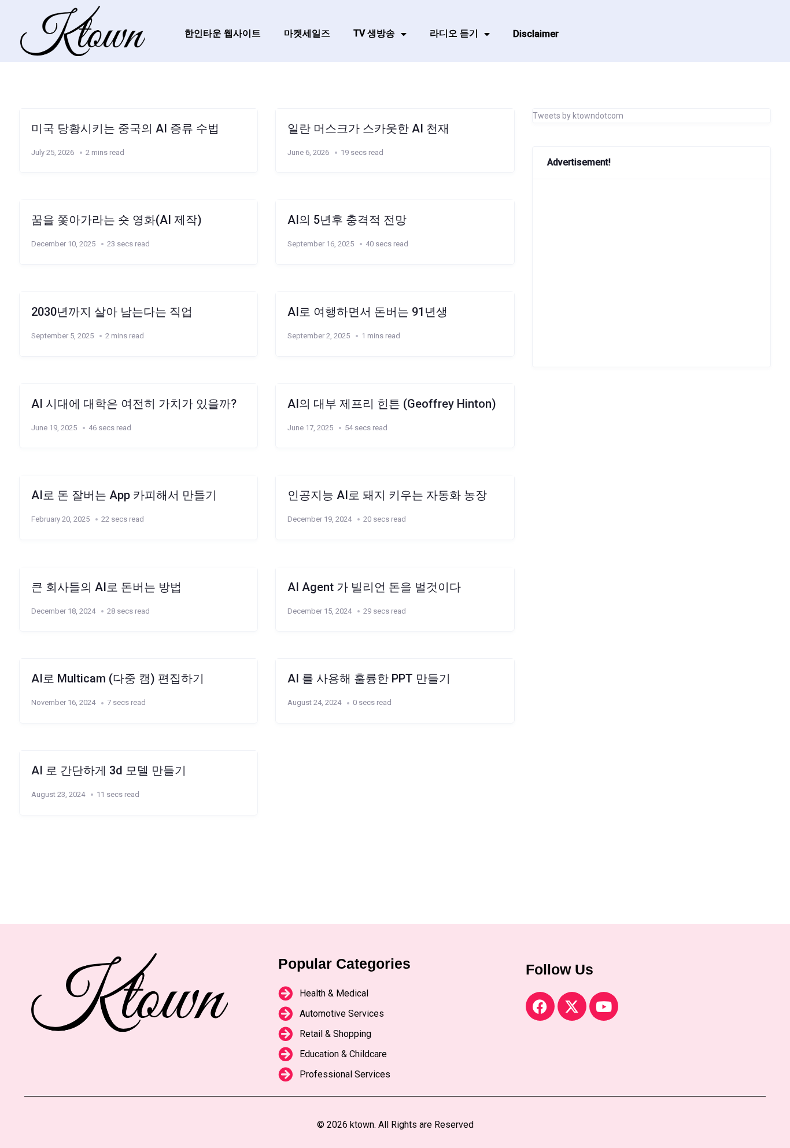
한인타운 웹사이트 (222, 33)
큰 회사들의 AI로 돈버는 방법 (106, 587)
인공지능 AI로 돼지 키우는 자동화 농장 (387, 495)
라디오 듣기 (454, 33)
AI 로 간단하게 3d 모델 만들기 (108, 770)
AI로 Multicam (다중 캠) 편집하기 (117, 678)
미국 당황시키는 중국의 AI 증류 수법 (125, 128)
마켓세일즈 (307, 33)
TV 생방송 (374, 33)
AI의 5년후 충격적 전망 (347, 220)
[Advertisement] (651, 273)
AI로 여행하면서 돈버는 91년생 (367, 312)
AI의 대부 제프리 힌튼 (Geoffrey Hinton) (391, 404)
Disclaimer (536, 33)
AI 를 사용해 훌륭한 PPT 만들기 (369, 678)
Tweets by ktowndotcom (578, 115)
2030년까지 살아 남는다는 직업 (112, 312)
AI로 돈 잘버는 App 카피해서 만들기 (124, 495)
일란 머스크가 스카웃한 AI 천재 (368, 128)
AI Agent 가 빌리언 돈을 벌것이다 (374, 587)
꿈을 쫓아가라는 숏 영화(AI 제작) (116, 220)
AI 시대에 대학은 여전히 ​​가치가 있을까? (134, 404)
